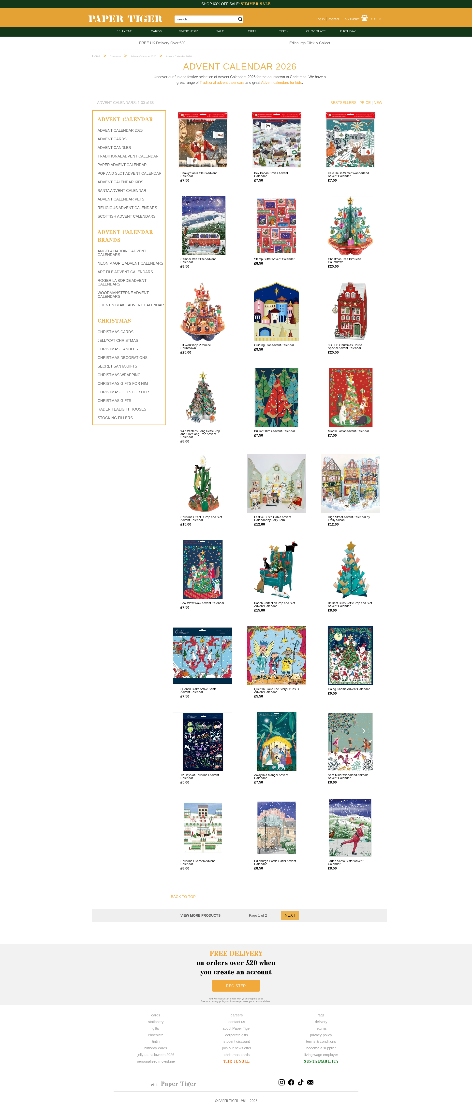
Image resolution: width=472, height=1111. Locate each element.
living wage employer (321, 1055)
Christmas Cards (115, 332)
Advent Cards (112, 139)
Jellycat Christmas (118, 340)
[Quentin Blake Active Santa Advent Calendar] (202, 655)
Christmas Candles (118, 349)
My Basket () (364, 19)
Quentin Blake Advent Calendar (131, 305)
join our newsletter (236, 1048)
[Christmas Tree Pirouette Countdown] (350, 225)
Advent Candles (114, 147)
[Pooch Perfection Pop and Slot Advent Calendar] (276, 569)
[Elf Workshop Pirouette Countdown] (202, 311)
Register (333, 19)
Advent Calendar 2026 (120, 130)
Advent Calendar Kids (120, 182)
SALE (220, 31)
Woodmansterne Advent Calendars (123, 295)
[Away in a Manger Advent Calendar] (276, 741)
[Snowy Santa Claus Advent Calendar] (202, 139)
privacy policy (321, 1035)
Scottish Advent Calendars (127, 216)
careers (237, 1015)
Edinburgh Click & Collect (309, 43)
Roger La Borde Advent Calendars (122, 282)
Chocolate (316, 31)
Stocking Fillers (115, 418)
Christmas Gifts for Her (123, 392)
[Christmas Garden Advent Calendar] (202, 827)
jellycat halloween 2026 (155, 1055)
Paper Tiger (178, 1084)
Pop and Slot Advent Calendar (130, 173)
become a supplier (321, 1048)
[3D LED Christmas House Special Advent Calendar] (350, 311)
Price (365, 102)
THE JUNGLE (236, 1061)
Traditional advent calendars (222, 82)
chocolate (155, 1035)
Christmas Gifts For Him (123, 383)
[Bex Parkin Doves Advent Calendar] (276, 139)
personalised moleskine (156, 1061)
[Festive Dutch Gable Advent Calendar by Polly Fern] (276, 483)
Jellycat (124, 31)
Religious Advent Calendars (127, 208)
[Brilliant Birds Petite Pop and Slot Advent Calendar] (350, 569)
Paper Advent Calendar (122, 165)
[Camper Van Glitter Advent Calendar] (202, 225)
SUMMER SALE (256, 4)
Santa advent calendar (122, 190)
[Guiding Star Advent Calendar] (276, 311)
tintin (284, 31)
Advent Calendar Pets (121, 199)
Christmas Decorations (123, 358)
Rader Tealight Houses (122, 409)
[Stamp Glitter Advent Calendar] (276, 225)
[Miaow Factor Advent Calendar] (350, 397)
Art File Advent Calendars (125, 272)
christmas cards (237, 1055)
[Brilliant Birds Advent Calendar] (276, 397)
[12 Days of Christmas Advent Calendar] (202, 741)
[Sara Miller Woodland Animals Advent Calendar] (350, 741)
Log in (320, 19)
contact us (236, 1022)
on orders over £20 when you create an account (236, 963)
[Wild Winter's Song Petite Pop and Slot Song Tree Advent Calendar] (202, 397)
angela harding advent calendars (122, 253)
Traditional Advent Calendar (128, 156)
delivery (321, 1022)
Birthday (347, 31)
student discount (236, 1041)
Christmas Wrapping (119, 375)
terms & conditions (321, 1041)
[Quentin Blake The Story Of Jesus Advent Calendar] (276, 655)
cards (156, 31)
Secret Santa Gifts (117, 366)
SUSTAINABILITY (321, 1061)
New (378, 102)
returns (321, 1028)
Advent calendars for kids (281, 82)
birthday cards (155, 1048)
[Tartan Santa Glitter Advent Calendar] (350, 827)
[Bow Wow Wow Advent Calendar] (202, 569)
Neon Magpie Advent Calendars (130, 263)
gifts (252, 31)
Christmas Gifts (114, 401)
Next (290, 915)
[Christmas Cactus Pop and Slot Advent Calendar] (202, 483)
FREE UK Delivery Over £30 (162, 43)
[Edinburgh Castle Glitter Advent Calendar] (276, 827)
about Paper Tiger (236, 1028)
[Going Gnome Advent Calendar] (350, 655)
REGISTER (236, 986)
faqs (321, 1015)
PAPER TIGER (228, 1101)
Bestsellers (343, 102)
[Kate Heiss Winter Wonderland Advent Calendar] (350, 139)
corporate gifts (236, 1035)
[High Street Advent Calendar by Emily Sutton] (350, 483)
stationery (188, 31)
